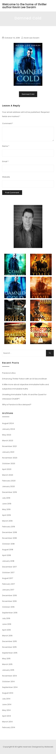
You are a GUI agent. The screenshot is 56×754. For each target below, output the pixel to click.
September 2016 (9, 612)
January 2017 (8, 589)
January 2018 (8, 561)
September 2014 (10, 687)
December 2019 (9, 492)
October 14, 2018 (12, 37)
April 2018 (6, 555)
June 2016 (6, 624)
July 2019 (6, 498)
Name (5, 146)
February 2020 (9, 480)
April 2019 (6, 515)
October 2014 (8, 681)
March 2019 (7, 520)
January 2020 (8, 486)
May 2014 (6, 710)
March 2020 (7, 475)
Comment (7, 123)
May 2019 (6, 509)
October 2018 (8, 543)
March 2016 (7, 635)
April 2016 (6, 630)
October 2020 (8, 463)
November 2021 (9, 446)
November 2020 (9, 457)
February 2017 (8, 584)
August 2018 (7, 549)
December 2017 (9, 566)
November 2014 (9, 675)
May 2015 (6, 658)
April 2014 (6, 716)
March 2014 (7, 721)
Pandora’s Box (9, 373)
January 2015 (8, 670)
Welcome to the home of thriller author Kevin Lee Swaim (24, 5)
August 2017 (7, 578)
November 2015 (9, 647)
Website (6, 177)
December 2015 (9, 641)
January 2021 (8, 452)
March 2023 (7, 440)
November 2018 (9, 538)
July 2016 (6, 618)
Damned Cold (28, 94)
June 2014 (6, 704)
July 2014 (6, 698)
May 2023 (6, 434)
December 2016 (9, 595)
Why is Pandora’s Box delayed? (16, 404)
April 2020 (6, 469)
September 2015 (9, 652)
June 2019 (6, 503)
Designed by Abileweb (42, 746)
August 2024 (8, 423)
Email (5, 161)
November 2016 (9, 601)
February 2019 (8, 526)
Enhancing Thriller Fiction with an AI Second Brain (24, 378)
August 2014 (7, 693)
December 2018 (9, 532)
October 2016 (8, 607)
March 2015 (7, 664)
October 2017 (8, 572)
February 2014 (8, 727)
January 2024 (8, 429)
